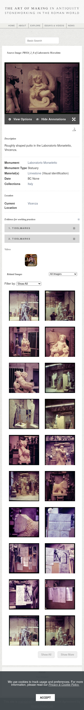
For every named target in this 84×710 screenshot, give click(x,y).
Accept (45, 697)
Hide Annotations (52, 119)
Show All (46, 654)
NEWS (71, 26)
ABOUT (22, 26)
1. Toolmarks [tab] (20, 228)
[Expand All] (79, 219)
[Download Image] (73, 129)
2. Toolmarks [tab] (20, 238)
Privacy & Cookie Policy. (64, 684)
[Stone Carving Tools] (31, 260)
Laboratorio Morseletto (42, 162)
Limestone (34, 173)
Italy (30, 184)
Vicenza (33, 203)
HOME (11, 26)
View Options (21, 119)
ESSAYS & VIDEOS (54, 26)
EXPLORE (35, 26)
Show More (67, 654)
